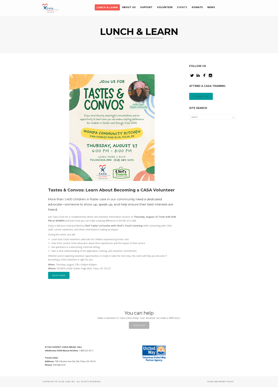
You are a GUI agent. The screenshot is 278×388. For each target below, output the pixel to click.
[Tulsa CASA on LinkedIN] (229, 7)
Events (182, 7)
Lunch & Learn (107, 7)
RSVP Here (58, 275)
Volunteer (165, 7)
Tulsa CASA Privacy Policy (220, 381)
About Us (129, 7)
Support (146, 7)
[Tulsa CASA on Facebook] (220, 7)
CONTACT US (201, 96)
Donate (197, 7)
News (211, 7)
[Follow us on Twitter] (224, 7)
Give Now (139, 325)
